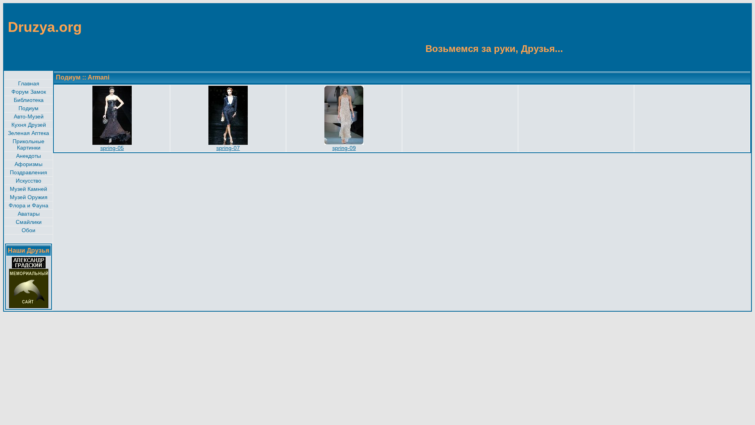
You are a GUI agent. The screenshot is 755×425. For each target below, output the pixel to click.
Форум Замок (28, 92)
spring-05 (112, 148)
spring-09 (344, 148)
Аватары (29, 214)
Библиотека (29, 100)
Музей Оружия (29, 197)
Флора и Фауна (28, 205)
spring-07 (228, 148)
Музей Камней (28, 189)
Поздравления (28, 172)
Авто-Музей (29, 116)
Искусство (28, 180)
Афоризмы (28, 164)
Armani (98, 77)
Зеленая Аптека (28, 133)
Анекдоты (28, 156)
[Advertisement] (712, 36)
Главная (28, 83)
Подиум (28, 108)
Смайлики (29, 222)
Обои (28, 230)
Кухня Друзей (28, 125)
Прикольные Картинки (28, 144)
